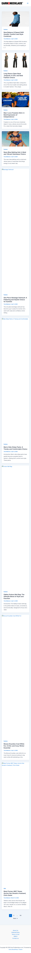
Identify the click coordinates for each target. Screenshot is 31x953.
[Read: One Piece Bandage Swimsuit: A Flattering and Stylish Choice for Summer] (15, 230)
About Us (15, 930)
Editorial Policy (15, 932)
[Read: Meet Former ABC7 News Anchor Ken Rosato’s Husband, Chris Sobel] (15, 824)
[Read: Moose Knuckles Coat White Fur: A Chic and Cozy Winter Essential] (15, 676)
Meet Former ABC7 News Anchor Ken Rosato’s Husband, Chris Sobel (15, 893)
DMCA (15, 936)
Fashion (6, 29)
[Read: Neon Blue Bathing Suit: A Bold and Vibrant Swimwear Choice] (15, 139)
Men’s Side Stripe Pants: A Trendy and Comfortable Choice (15, 448)
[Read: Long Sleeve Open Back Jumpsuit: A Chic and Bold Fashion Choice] (15, 60)
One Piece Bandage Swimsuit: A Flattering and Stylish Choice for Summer (15, 299)
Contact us (15, 938)
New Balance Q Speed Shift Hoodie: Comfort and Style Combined (14, 34)
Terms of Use (15, 934)
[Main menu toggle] (27, 3)
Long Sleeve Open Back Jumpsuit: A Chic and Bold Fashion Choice (13, 75)
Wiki (5, 888)
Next (15, 918)
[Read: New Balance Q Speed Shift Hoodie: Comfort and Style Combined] (15, 19)
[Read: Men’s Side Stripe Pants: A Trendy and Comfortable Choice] (15, 379)
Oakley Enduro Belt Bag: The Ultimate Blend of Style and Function (14, 596)
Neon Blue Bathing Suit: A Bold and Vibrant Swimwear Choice (15, 153)
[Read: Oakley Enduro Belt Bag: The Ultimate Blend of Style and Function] (15, 527)
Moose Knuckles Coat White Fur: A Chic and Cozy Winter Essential (14, 746)
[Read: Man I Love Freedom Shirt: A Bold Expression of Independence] (15, 99)
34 (20, 915)
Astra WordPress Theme (15, 949)
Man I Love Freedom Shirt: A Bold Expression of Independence (14, 115)
